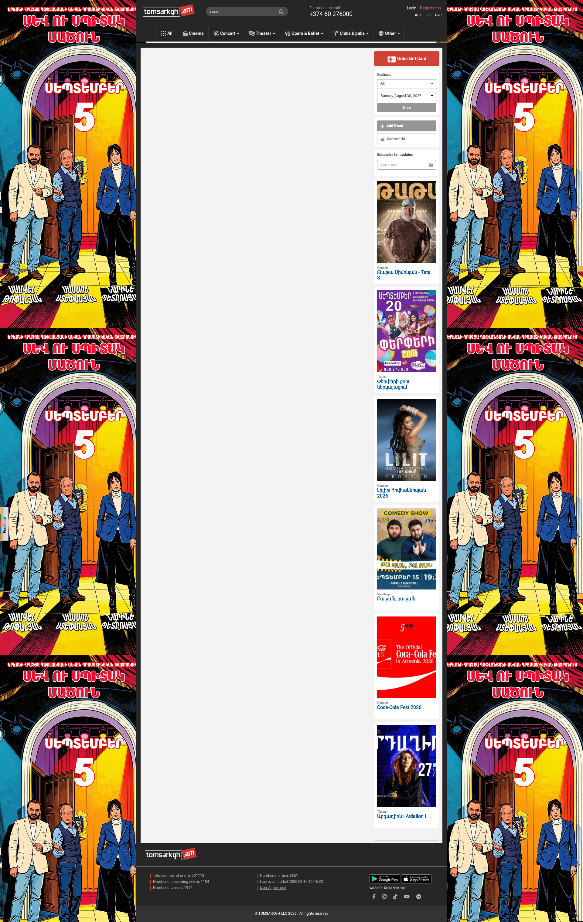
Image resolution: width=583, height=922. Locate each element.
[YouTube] (407, 897)
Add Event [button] (394, 126)
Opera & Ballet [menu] (306, 33)
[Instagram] (384, 897)
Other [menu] (391, 33)
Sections (384, 75)
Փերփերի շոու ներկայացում (393, 384)
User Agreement (273, 888)
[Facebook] (374, 897)
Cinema (196, 33)
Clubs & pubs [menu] (353, 33)
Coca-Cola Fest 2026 (399, 707)
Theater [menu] (264, 33)
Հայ (417, 15)
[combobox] (407, 84)
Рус (438, 15)
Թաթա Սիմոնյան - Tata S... (404, 275)
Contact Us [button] (395, 139)
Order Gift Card (411, 58)
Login (411, 8)
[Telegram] (418, 897)
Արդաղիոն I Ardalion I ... (404, 816)
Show (406, 108)
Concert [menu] (228, 33)
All (169, 33)
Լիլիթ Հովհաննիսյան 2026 (401, 493)
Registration (430, 8)
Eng (427, 15)
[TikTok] (395, 897)
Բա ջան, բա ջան (396, 599)
